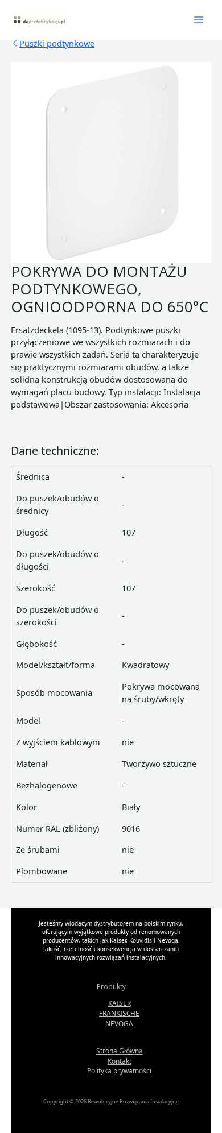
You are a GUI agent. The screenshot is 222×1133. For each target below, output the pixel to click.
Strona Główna (119, 1050)
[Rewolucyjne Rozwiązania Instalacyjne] (39, 19)
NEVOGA (119, 1023)
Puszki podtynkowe (56, 43)
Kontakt (119, 1060)
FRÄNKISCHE (119, 1013)
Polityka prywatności (119, 1070)
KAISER (119, 1002)
